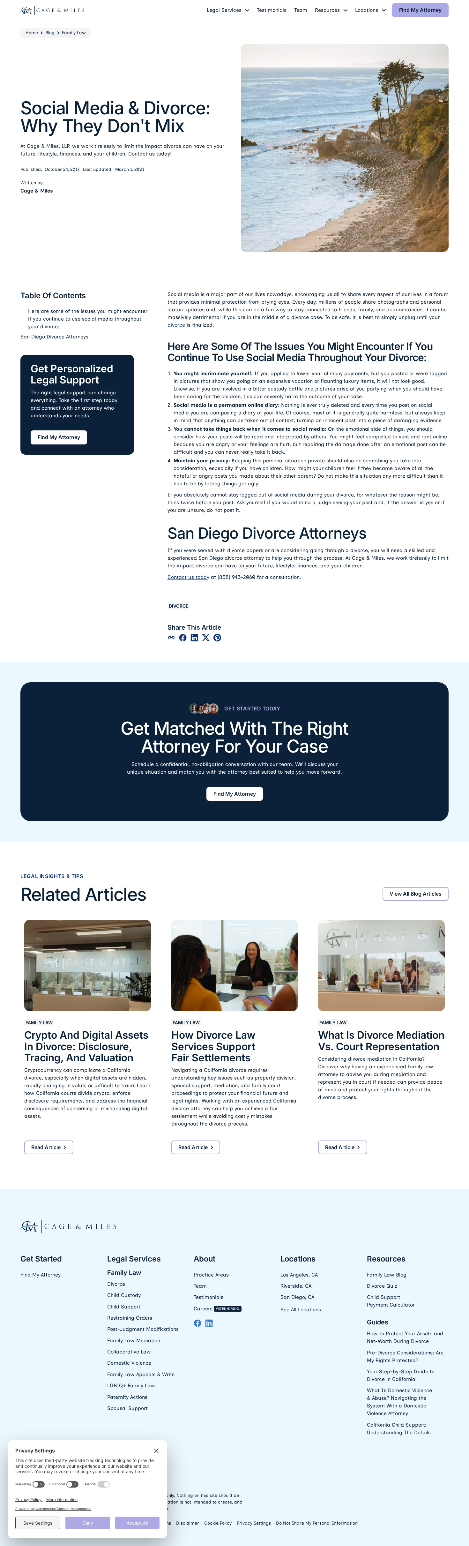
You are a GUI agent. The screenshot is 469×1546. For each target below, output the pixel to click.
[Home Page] (52, 10)
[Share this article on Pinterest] (217, 637)
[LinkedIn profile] (209, 1323)
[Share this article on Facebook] (183, 637)
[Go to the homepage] (68, 1227)
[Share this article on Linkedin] (194, 637)
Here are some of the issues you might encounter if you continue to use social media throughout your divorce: (87, 319)
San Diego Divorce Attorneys (54, 337)
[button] (228, 10)
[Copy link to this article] (171, 637)
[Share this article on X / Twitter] (206, 637)
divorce (176, 325)
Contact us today (188, 577)
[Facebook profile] (197, 1323)
